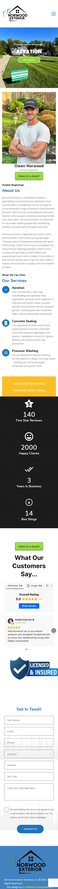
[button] (4, 630)
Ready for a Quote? (29, 176)
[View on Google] (10, 621)
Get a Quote (29, 60)
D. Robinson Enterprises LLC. (38, 887)
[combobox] (29, 754)
